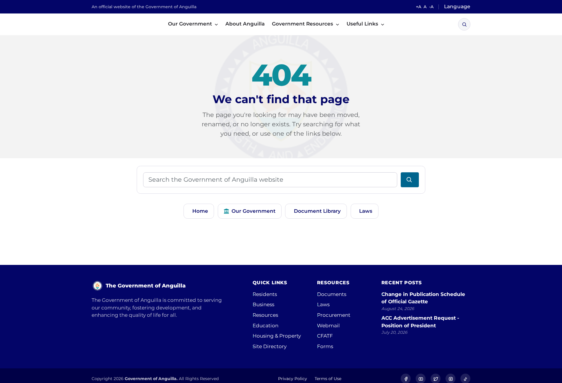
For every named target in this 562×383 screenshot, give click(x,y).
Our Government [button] (190, 24)
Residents (265, 294)
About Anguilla (245, 24)
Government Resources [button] (303, 24)
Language (457, 6)
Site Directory (270, 346)
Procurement (333, 315)
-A (431, 6)
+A (418, 6)
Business (263, 304)
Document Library (317, 211)
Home (200, 211)
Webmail (328, 325)
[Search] (464, 24)
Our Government (253, 211)
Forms (325, 346)
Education (265, 325)
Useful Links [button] (363, 24)
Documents (331, 294)
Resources (265, 315)
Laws (365, 211)
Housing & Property (277, 336)
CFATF (325, 336)
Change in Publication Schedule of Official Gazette (423, 298)
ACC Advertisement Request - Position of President (420, 321)
